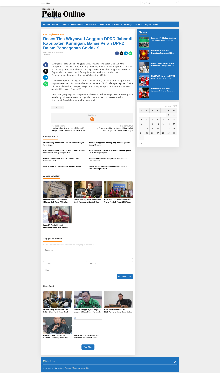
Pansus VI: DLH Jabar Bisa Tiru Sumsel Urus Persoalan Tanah (61, 160)
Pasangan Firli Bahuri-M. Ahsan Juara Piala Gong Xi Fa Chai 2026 (163, 39)
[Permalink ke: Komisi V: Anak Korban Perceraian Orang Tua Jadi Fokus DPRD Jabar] (118, 189)
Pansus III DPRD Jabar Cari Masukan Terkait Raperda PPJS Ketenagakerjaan (110, 152)
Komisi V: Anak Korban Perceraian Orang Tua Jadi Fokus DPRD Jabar (118, 201)
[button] (176, 3)
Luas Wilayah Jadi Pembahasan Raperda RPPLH (62, 166)
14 (163, 124)
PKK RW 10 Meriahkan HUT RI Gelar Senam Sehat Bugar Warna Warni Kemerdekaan (163, 77)
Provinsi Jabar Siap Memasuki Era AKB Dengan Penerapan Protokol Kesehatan (68, 128)
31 (141, 137)
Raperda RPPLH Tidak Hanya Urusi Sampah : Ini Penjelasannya (108, 160)
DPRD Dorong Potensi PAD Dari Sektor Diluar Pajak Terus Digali (63, 144)
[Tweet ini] (121, 53)
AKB (45, 34)
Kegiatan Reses (56, 34)
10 (141, 124)
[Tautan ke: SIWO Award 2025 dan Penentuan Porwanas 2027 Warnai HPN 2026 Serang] (144, 55)
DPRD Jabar (57, 107)
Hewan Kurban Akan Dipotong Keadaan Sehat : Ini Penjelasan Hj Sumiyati (108, 167)
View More (88, 347)
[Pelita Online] (63, 13)
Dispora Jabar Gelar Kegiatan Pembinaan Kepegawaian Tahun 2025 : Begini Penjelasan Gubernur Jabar (163, 64)
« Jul (140, 143)
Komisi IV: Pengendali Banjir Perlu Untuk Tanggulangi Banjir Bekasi (87, 201)
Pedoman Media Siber (81, 368)
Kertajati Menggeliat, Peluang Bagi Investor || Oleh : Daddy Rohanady (109, 144)
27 (158, 133)
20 (158, 128)
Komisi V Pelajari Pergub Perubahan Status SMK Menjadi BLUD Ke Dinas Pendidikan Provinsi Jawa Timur (57, 226)
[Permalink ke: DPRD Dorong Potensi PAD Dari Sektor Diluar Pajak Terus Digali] (57, 299)
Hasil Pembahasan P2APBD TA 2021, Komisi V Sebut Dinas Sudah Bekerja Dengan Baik (64, 152)
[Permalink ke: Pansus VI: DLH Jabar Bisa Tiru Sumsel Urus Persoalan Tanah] (88, 325)
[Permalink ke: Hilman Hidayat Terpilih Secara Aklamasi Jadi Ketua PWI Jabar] (57, 189)
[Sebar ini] (117, 53)
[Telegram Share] (126, 53)
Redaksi (68, 368)
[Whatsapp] (130, 53)
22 (169, 128)
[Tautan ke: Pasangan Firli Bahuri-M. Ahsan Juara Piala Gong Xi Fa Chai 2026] (144, 42)
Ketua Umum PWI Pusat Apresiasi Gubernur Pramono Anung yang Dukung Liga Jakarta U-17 (162, 90)
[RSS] (92, 119)
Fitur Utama (46, 54)
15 (169, 124)
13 (158, 124)
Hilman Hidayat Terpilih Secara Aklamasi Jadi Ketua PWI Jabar (55, 201)
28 (163, 133)
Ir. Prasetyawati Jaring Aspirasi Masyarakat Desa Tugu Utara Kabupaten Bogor (115, 128)
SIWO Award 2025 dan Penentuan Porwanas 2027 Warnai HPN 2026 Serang (161, 52)
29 (169, 133)
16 (174, 124)
